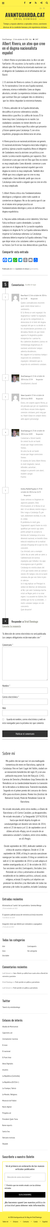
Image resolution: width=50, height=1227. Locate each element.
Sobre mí (5, 1221)
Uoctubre (5, 955)
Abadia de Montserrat (10, 1026)
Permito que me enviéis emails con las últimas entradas (23, 1186)
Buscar (45, 3)
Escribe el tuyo (30, 284)
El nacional (6, 1051)
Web (4, 708)
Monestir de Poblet (9, 1100)
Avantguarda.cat (25, 15)
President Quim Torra (10, 1119)
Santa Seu (6, 1131)
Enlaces (15, 1221)
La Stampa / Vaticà (9, 1088)
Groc (4, 951)
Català (35, 1221)
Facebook (23, 3)
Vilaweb (5, 1143)
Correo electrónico (10, 696)
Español (44, 1221)
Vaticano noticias (8, 1137)
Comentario (7, 644)
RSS (34, 3)
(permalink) (34, 268)
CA (41, 8)
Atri (30, 39)
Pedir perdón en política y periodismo (27, 982)
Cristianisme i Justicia (10, 1039)
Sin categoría (32, 951)
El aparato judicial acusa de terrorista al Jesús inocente (22, 914)
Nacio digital (7, 1106)
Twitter (29, 3)
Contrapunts (32, 946)
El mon (4, 1045)
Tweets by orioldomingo (11, 1007)
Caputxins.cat (7, 1032)
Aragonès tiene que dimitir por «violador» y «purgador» (22, 924)
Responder (34, 298)
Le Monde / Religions (9, 1094)
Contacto (26, 1221)
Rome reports (7, 1125)
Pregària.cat (6, 1113)
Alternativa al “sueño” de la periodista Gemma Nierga (21, 905)
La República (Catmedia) (11, 1076)
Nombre (6, 685)
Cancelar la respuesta (11, 626)
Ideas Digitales (7, 1063)
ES (44, 8)
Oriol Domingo (7, 39)
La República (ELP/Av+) (10, 1082)
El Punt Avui (6, 1057)
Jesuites (5, 1069)
